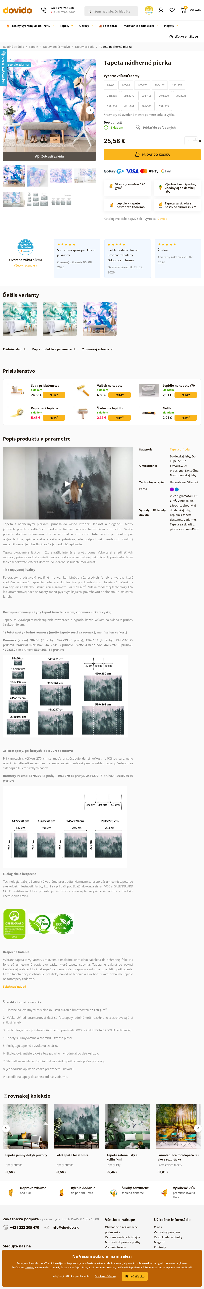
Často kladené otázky (168, 1237)
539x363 (164, 106)
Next (90, 110)
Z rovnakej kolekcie (95, 349)
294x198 (146, 95)
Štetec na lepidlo (110, 408)
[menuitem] (30, 25)
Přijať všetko (134, 1276)
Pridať (54, 395)
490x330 (146, 106)
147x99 (126, 85)
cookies (29, 1267)
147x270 (142, 85)
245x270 (129, 95)
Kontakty (160, 1247)
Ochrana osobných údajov (122, 1237)
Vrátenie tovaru (115, 1247)
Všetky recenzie (25, 265)
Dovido (162, 219)
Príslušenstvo (12, 349)
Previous (6, 1128)
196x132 (160, 85)
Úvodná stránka (13, 47)
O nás (158, 1227)
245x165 (112, 95)
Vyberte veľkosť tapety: (122, 76)
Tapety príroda (84, 47)
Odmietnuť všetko (105, 1276)
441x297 (129, 106)
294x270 (164, 95)
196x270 (177, 85)
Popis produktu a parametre (52, 349)
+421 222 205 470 (24, 1227)
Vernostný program (167, 1232)
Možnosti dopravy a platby (122, 1242)
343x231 (181, 95)
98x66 (110, 85)
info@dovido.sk (64, 1227)
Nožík (167, 408)
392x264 (112, 106)
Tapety (33, 47)
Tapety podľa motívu (56, 47)
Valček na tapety (110, 385)
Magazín (159, 1242)
